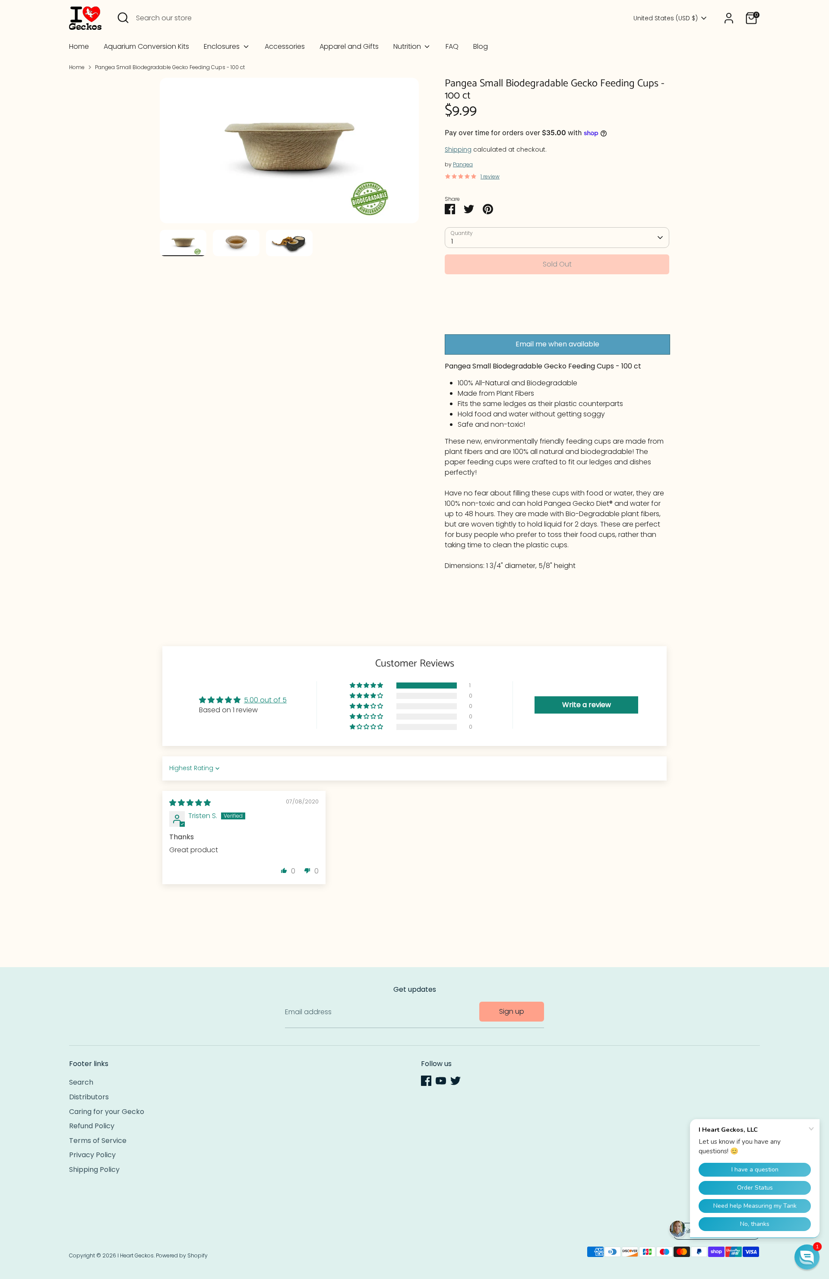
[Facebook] (426, 1081)
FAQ (452, 46)
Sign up (511, 1011)
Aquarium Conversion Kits (146, 46)
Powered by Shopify (182, 1255)
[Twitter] (455, 1081)
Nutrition (408, 46)
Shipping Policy (94, 1169)
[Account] (728, 18)
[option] (289, 154)
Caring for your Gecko (106, 1112)
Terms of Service (98, 1141)
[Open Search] (123, 17)
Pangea (463, 164)
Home (79, 46)
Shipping (458, 149)
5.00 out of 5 (265, 700)
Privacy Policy (92, 1155)
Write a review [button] (586, 705)
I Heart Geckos (135, 1255)
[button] (367, 685)
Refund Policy (91, 1126)
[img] (190, 803)
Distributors (89, 1097)
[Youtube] (441, 1081)
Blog (480, 46)
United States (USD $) (665, 18)
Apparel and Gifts (349, 46)
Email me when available (557, 344)
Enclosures (222, 46)
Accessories (285, 46)
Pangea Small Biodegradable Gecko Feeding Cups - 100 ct (170, 67)
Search (81, 1082)
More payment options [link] (557, 312)
